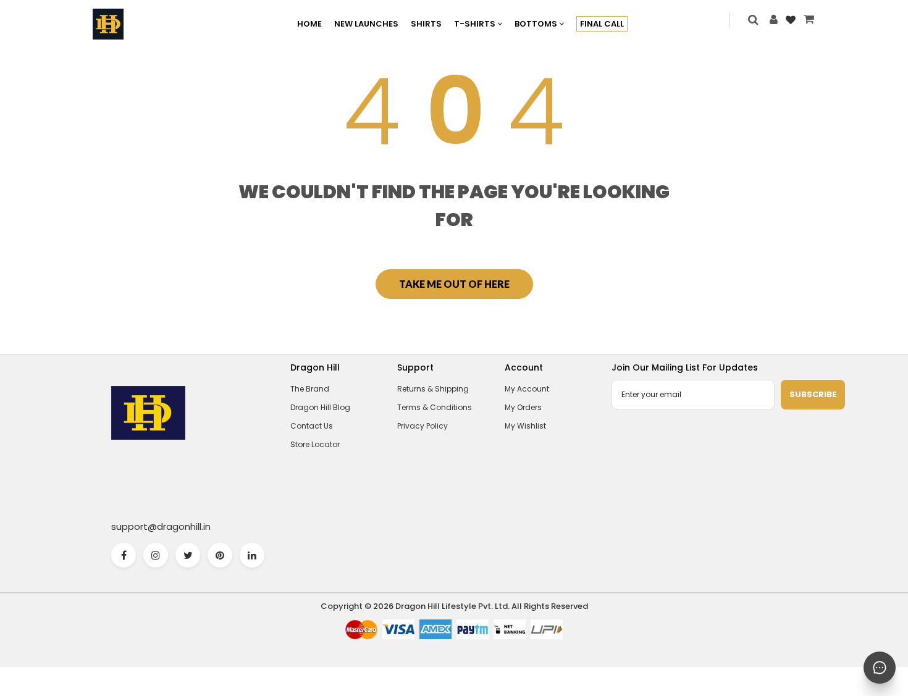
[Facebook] (123, 555)
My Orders (523, 407)
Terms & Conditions (434, 407)
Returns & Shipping (433, 389)
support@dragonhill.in (161, 526)
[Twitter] (187, 555)
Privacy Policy (422, 426)
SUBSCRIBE (812, 394)
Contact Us (311, 426)
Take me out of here (454, 284)
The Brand (309, 389)
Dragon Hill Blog (320, 407)
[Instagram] (155, 555)
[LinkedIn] (252, 555)
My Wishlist (525, 426)
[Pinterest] (220, 555)
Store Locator (315, 444)
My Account (527, 389)
